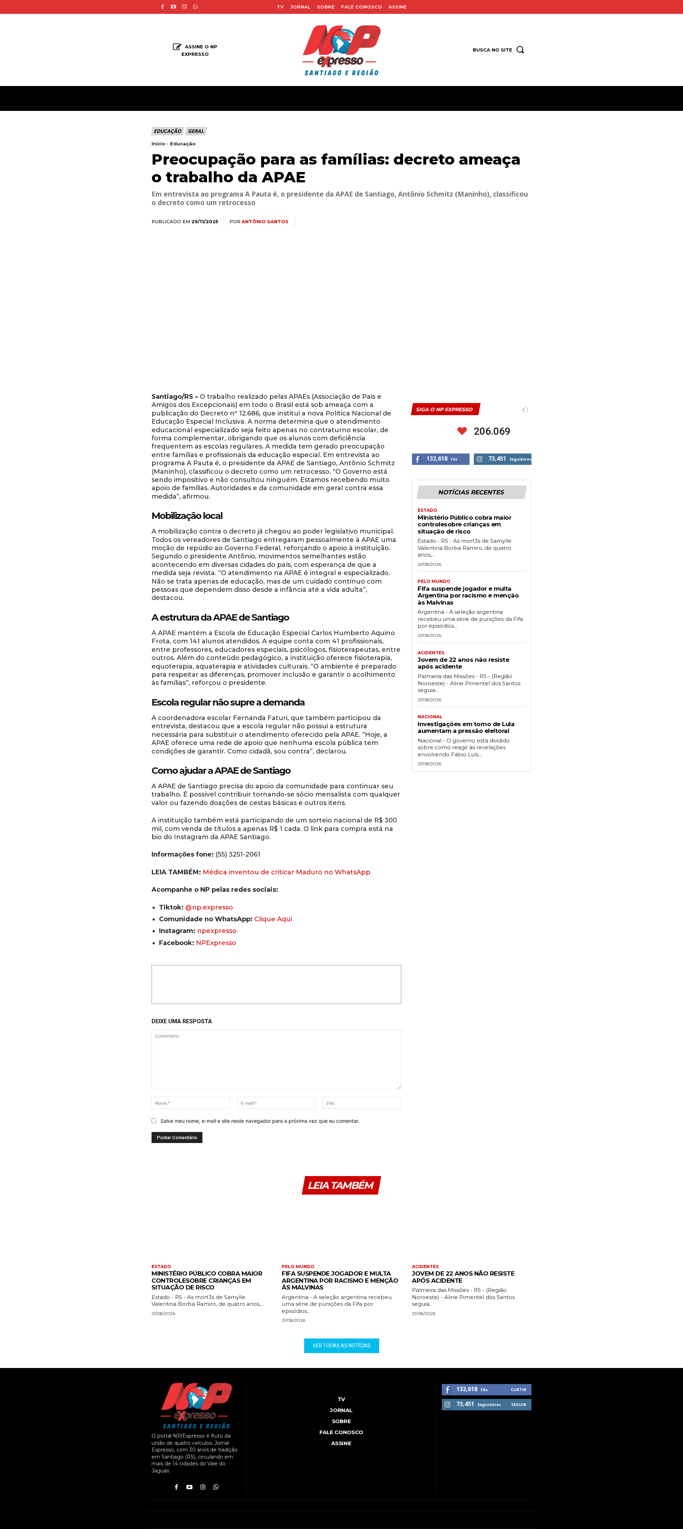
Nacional (430, 716)
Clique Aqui (273, 919)
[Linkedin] (491, 222)
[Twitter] (458, 222)
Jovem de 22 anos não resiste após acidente (463, 663)
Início (158, 143)
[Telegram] (507, 222)
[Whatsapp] (195, 7)
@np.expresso (209, 907)
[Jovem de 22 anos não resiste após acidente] (471, 1230)
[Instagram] (184, 7)
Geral (195, 131)
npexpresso (216, 931)
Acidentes (431, 652)
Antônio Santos (265, 221)
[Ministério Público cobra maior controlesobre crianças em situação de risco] (211, 1230)
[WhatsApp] (474, 222)
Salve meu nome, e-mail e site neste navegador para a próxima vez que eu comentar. (259, 1121)
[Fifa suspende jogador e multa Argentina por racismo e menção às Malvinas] (341, 1230)
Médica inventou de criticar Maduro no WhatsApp (286, 872)
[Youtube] (173, 7)
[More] (524, 222)
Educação (167, 131)
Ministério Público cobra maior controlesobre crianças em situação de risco (464, 524)
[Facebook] (162, 7)
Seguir (518, 1404)
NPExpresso (216, 943)
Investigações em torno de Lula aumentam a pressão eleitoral (466, 727)
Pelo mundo (434, 581)
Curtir (518, 1389)
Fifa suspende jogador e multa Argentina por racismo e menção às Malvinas (468, 595)
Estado (427, 510)
